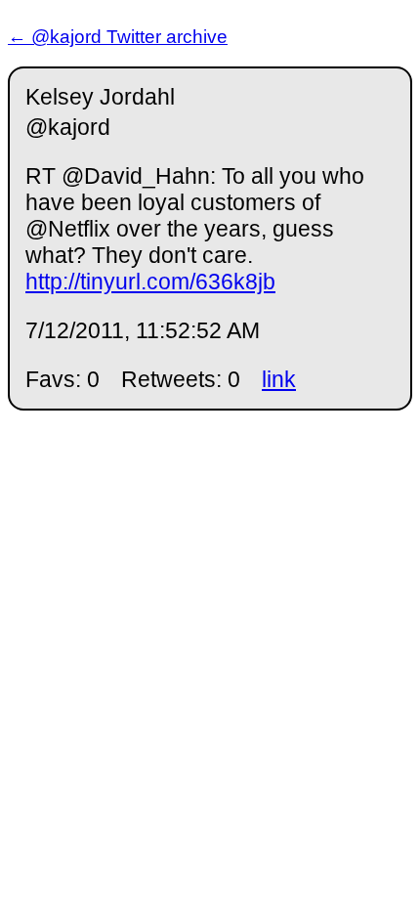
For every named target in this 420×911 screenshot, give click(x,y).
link (279, 379)
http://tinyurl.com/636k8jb (150, 281)
